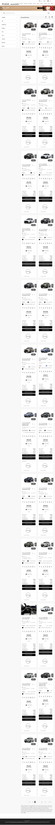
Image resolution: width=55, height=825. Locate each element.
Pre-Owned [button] (30, 3)
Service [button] (41, 3)
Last (45, 801)
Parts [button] (49, 3)
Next (42, 801)
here (25, 812)
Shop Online (21, 3)
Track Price (29, 55)
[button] (35, 25)
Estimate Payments (28, 69)
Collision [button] (45, 3)
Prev (33, 801)
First (30, 801)
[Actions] (35, 35)
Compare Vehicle (26, 82)
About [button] (52, 3)
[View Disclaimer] (35, 48)
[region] (28, 62)
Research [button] (25, 3)
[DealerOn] (27, 820)
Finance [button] (38, 3)
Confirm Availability (45, 68)
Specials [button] (34, 3)
